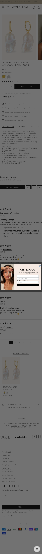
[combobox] (27, 282)
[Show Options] (37, 282)
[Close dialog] (39, 265)
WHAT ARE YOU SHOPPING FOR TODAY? (23, 280)
